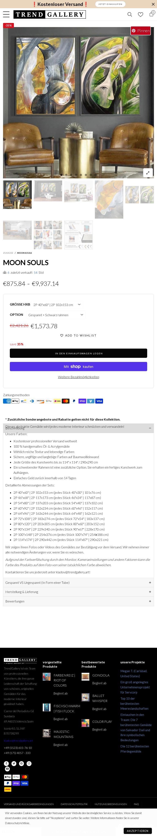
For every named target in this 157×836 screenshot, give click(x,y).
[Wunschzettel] (140, 14)
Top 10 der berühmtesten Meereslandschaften (134, 704)
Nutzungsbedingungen (111, 804)
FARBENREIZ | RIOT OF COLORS (64, 680)
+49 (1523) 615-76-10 (18, 747)
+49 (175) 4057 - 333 (17, 753)
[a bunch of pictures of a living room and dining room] (48, 235)
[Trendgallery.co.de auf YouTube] (7, 768)
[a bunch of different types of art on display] (78, 235)
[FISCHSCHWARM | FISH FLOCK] (46, 707)
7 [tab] (91, 175)
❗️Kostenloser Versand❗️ (60, 4)
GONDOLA (100, 675)
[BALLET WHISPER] (85, 697)
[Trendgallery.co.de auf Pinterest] (21, 763)
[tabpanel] (78, 102)
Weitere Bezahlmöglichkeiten (78, 377)
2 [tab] (66, 175)
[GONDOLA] (85, 677)
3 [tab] (71, 175)
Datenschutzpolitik (74, 804)
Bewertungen (14, 601)
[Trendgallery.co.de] (49, 14)
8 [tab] (96, 175)
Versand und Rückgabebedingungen (29, 804)
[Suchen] (129, 14)
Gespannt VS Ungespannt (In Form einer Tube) (37, 582)
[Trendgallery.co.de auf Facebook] (6, 763)
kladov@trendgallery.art (18, 740)
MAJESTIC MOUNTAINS (63, 734)
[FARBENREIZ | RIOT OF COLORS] (46, 677)
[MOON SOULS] (17, 230)
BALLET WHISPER (99, 698)
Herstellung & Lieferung (21, 592)
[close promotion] (153, 4)
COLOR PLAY (102, 721)
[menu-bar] (7, 14)
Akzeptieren (138, 831)
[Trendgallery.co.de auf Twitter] (13, 763)
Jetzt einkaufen (110, 4)
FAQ (136, 804)
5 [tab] (81, 175)
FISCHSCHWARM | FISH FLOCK (64, 708)
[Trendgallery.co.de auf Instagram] (29, 763)
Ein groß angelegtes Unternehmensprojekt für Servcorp (135, 687)
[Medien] (148, 172)
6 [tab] (86, 175)
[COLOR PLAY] (85, 723)
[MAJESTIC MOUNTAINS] (46, 733)
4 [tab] (76, 175)
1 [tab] (61, 175)
